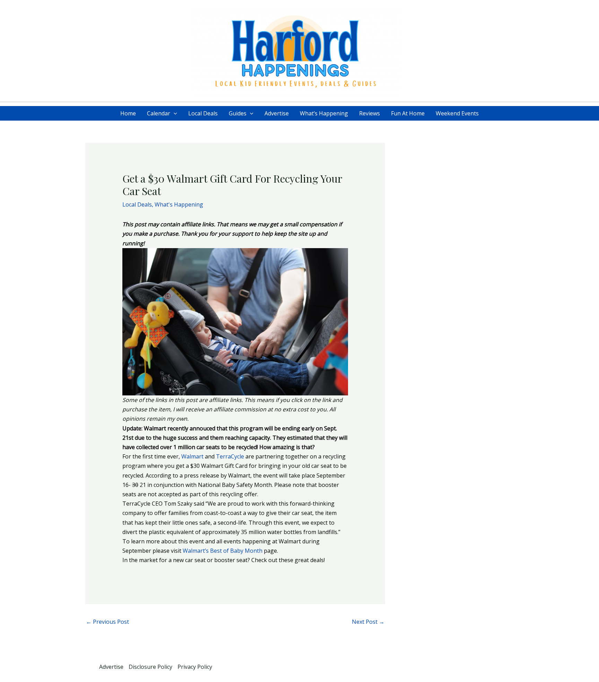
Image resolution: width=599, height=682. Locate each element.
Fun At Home (408, 113)
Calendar (158, 113)
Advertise (276, 113)
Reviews (369, 113)
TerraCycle (230, 456)
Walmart (192, 456)
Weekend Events (457, 113)
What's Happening (179, 204)
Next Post (368, 622)
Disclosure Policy (150, 667)
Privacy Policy (194, 667)
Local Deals (203, 113)
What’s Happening (324, 113)
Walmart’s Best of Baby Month (222, 550)
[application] (173, 113)
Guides (237, 113)
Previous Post (107, 622)
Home (128, 113)
